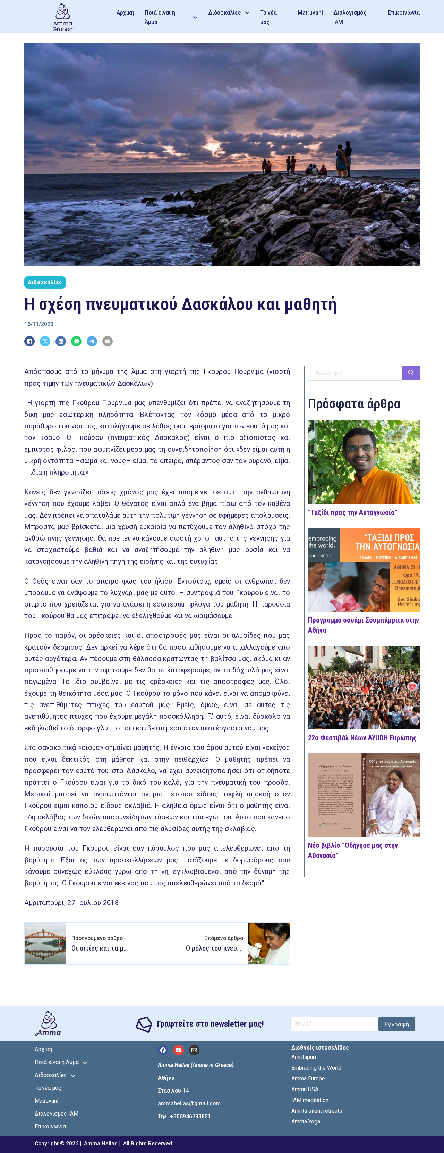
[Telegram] (92, 341)
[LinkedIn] (61, 341)
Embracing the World (316, 1067)
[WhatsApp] (76, 341)
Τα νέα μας (268, 17)
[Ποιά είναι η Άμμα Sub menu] (195, 17)
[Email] (107, 341)
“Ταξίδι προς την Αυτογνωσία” (353, 512)
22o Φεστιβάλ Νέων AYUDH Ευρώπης (362, 738)
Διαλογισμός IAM (350, 17)
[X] (45, 341)
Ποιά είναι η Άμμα (160, 17)
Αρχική (125, 12)
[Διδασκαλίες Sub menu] (247, 12)
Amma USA (304, 1089)
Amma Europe (308, 1078)
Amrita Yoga (305, 1121)
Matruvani (310, 12)
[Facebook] (29, 341)
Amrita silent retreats (316, 1111)
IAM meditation (309, 1100)
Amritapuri (303, 1057)
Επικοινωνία (404, 12)
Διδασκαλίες (224, 12)
